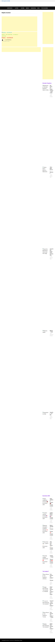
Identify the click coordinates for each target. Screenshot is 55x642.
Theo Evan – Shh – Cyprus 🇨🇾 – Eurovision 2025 (51, 545)
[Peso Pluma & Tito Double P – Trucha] (46, 612)
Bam (21, 640)
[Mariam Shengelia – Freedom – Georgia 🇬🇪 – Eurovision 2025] (46, 525)
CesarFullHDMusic (8, 39)
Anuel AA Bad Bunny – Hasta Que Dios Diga (51, 252)
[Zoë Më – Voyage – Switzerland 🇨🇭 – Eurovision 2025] (46, 555)
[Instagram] (52, 0)
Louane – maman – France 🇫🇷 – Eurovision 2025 (51, 515)
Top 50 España (44, 8)
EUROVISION (9, 8)
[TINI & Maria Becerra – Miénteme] (46, 167)
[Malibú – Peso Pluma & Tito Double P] (46, 624)
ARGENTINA (33, 8)
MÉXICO (27, 8)
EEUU (38, 8)
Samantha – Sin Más (51, 413)
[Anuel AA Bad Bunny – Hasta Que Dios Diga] (46, 249)
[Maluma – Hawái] (46, 330)
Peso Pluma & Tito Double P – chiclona (51, 577)
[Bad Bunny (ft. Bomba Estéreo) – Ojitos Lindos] (46, 85)
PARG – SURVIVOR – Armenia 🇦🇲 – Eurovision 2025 (51, 502)
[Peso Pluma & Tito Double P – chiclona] (46, 574)
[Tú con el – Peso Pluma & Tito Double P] (46, 601)
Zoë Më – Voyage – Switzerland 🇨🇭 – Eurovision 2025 (51, 559)
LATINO (16, 8)
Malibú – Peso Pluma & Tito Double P (51, 626)
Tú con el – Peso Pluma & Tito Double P (51, 603)
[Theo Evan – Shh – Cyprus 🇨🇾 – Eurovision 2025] (46, 542)
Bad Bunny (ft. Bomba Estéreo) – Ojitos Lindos (51, 89)
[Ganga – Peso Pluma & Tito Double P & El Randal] (46, 587)
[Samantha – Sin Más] (46, 412)
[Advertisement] (19, 23)
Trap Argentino (8, 34)
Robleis (3, 34)
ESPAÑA (22, 8)
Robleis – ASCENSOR (7, 38)
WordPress (17, 640)
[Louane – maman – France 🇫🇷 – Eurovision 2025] (46, 512)
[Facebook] (51, 0)
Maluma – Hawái (51, 331)
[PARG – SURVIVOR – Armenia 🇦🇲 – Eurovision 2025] (46, 498)
